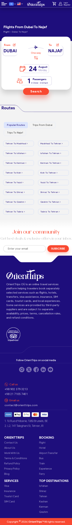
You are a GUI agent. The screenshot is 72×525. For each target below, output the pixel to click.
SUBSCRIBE (58, 248)
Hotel (42, 447)
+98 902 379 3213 (16, 389)
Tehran (43, 496)
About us (9, 447)
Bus (41, 458)
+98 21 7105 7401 (16, 394)
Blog (6, 473)
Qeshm (43, 512)
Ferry (42, 473)
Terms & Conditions (15, 458)
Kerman (43, 506)
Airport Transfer (48, 453)
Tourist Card (11, 496)
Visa (6, 485)
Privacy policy (12, 468)
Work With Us (12, 453)
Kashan (43, 501)
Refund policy (12, 463)
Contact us (11, 442)
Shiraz (42, 491)
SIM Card (9, 501)
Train (42, 463)
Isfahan (43, 485)
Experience (45, 468)
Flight (42, 442)
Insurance (9, 491)
